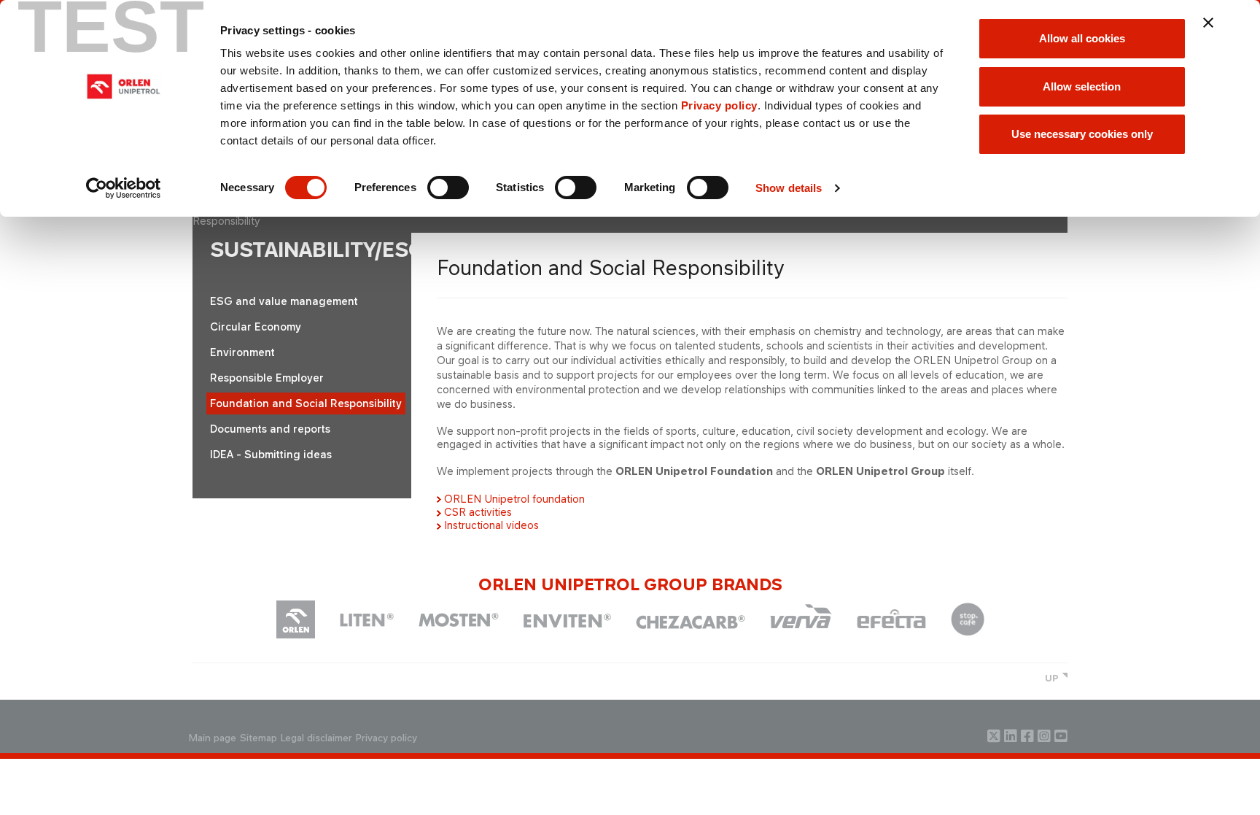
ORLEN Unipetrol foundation (514, 499)
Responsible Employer (267, 377)
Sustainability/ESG (317, 250)
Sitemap (258, 738)
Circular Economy (255, 326)
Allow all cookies (1082, 38)
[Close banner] (1208, 23)
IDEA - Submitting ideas (271, 454)
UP (1052, 678)
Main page (212, 738)
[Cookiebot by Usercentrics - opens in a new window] (123, 188)
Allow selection (1082, 86)
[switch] (448, 187)
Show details (788, 188)
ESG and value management (284, 301)
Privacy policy (719, 105)
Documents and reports (270, 428)
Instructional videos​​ (491, 525)
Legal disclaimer (316, 738)
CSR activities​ (478, 512)
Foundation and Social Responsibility (306, 403)
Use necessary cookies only (1082, 134)
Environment (242, 352)
